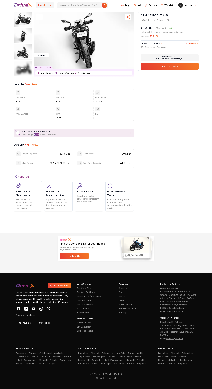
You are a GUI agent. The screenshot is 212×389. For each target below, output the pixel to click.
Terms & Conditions (128, 308)
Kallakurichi (55, 356)
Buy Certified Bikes (86, 292)
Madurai (43, 360)
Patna (131, 353)
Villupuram (30, 363)
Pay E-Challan (83, 312)
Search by (76, 5)
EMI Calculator (84, 326)
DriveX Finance (84, 322)
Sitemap (123, 312)
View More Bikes (170, 66)
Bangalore (21, 353)
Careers (122, 300)
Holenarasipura (126, 356)
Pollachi (54, 360)
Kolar (19, 360)
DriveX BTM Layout (150, 43)
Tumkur (41, 363)
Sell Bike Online (84, 300)
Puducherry (66, 360)
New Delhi (59, 353)
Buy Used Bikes (84, 288)
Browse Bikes (45, 322)
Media (122, 296)
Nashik (140, 353)
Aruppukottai (85, 356)
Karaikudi (67, 356)
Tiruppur (51, 363)
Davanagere (22, 356)
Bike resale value (85, 330)
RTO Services (83, 308)
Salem (19, 363)
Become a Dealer (85, 304)
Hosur (44, 356)
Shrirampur (106, 363)
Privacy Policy (125, 304)
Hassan (35, 356)
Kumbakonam (30, 360)
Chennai (33, 353)
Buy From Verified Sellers (89, 296)
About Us (123, 288)
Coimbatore (45, 353)
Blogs (121, 292)
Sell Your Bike (25, 322)
